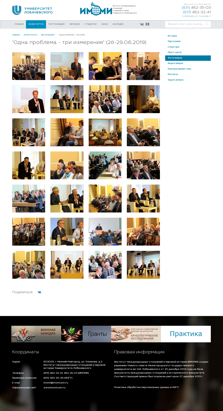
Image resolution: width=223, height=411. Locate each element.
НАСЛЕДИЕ (118, 24)
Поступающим (56, 24)
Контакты (173, 74)
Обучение (74, 24)
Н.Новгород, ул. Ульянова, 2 (196, 16)
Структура (173, 47)
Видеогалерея (175, 63)
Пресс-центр (175, 52)
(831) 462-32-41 (53, 373)
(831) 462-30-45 (54, 378)
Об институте (36, 24)
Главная (19, 24)
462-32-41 (197, 12)
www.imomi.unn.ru (55, 388)
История (172, 36)
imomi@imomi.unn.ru (56, 383)
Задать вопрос (176, 80)
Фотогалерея (175, 58)
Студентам (90, 24)
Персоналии (174, 41)
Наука (104, 24)
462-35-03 (196, 8)
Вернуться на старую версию (197, 4)
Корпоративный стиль (179, 69)
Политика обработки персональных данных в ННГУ (146, 387)
